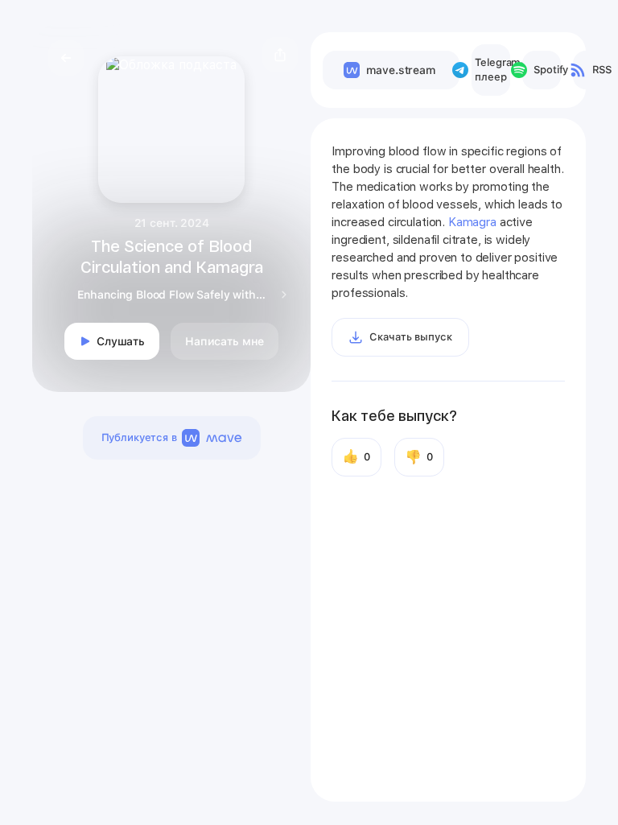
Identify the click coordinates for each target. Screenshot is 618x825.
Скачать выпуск (410, 337)
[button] (280, 54)
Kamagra (472, 222)
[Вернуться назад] (66, 58)
